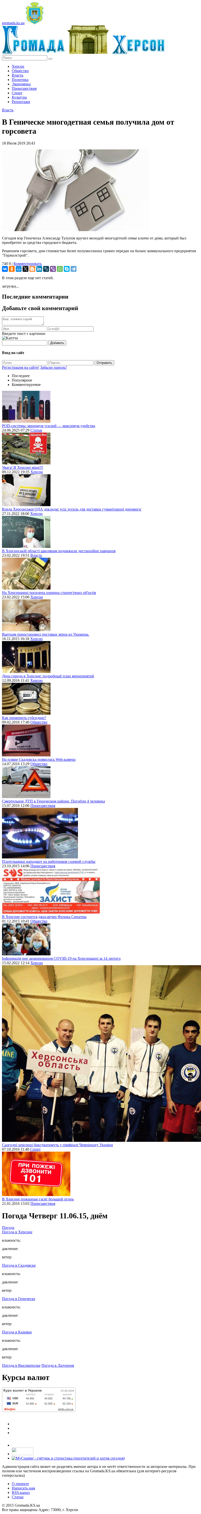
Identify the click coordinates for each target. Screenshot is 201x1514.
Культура (19, 97)
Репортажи (21, 102)
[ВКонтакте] (5, 269)
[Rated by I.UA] (22, 1454)
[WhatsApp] (60, 269)
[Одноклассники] (12, 269)
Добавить (57, 343)
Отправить (104, 363)
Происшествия (24, 88)
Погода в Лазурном (57, 1365)
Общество (20, 71)
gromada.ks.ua (13, 23)
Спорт (17, 93)
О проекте (20, 1484)
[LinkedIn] (39, 269)
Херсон (18, 66)
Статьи (36, 430)
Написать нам (23, 1488)
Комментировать (27, 264)
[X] (25, 269)
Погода (8, 1227)
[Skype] (67, 269)
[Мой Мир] (19, 269)
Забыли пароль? (53, 367)
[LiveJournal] (46, 269)
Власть (17, 75)
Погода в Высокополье (21, 1365)
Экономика (21, 84)
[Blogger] (32, 269)
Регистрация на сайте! (20, 367)
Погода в (17, 1232)
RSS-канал (21, 1492)
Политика (20, 80)
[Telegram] (73, 269)
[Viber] (53, 269)
